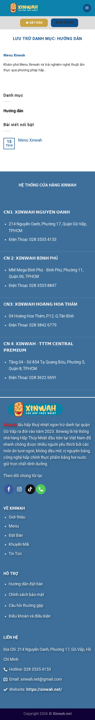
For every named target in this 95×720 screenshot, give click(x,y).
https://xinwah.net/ (44, 689)
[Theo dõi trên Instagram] (19, 489)
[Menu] (87, 8)
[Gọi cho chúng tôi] (41, 489)
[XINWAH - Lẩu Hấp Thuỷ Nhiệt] (23, 8)
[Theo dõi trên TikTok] (30, 489)
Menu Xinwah (14, 55)
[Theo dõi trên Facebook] (9, 489)
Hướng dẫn (13, 111)
